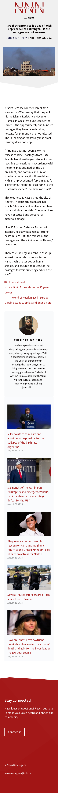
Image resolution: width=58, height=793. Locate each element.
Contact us (14, 732)
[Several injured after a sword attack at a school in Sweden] (29, 587)
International (17, 282)
